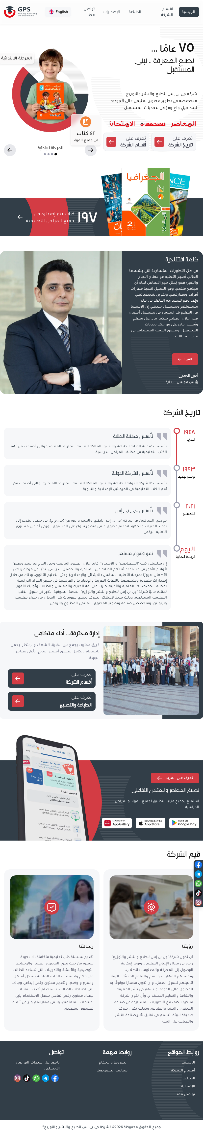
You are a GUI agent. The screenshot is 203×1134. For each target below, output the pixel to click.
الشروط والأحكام (113, 1062)
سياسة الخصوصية (112, 1070)
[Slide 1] (55, 154)
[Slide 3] (49, 154)
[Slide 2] (52, 154)
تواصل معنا (89, 12)
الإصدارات (111, 12)
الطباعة (135, 12)
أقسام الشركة (167, 12)
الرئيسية (188, 12)
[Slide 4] (45, 154)
